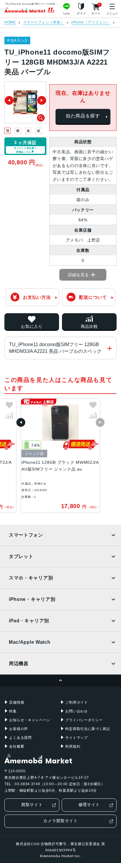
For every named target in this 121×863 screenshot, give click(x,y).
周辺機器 (18, 663)
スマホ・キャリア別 (31, 577)
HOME (10, 22)
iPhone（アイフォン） (90, 22)
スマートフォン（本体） (43, 22)
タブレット (21, 556)
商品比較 (89, 326)
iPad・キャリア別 (29, 620)
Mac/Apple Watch (30, 642)
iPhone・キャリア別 (32, 599)
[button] (20, 422)
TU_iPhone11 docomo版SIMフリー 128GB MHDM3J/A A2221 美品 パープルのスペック (55, 347)
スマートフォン (26, 534)
